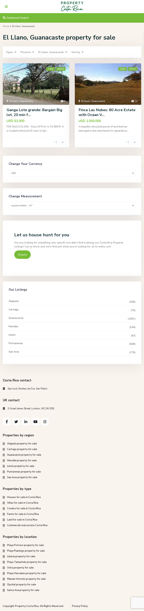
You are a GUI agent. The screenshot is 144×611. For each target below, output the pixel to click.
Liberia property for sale (21, 556)
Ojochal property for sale (21, 584)
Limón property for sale (20, 466)
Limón (12, 335)
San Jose (14, 351)
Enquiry (22, 254)
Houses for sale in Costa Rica (24, 497)
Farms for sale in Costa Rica (23, 514)
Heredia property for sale (22, 460)
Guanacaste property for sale (24, 455)
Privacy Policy (80, 606)
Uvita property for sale (20, 567)
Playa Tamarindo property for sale (27, 562)
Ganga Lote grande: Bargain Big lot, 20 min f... (34, 112)
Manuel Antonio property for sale (26, 579)
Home (6, 26)
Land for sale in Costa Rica (22, 519)
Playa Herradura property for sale (26, 573)
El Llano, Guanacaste (21, 101)
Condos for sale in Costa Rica (24, 508)
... (48, 131)
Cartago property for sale (22, 449)
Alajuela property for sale (22, 443)
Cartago (14, 309)
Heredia (13, 326)
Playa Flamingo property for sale (26, 551)
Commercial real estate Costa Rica (27, 525)
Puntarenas (16, 343)
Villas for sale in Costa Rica (22, 503)
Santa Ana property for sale (23, 590)
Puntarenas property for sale (24, 471)
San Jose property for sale (22, 477)
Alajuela (14, 301)
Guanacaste (16, 318)
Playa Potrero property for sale (25, 545)
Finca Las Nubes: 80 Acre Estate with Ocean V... (107, 112)
